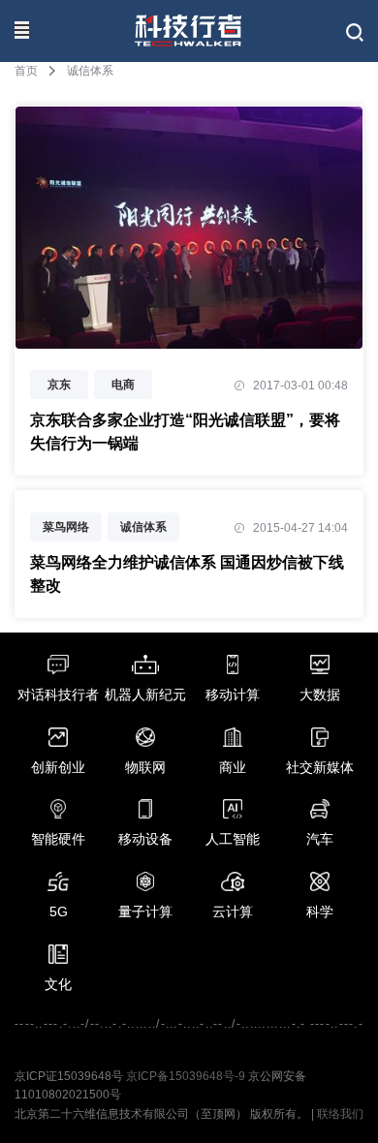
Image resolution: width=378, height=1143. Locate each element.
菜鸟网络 (66, 527)
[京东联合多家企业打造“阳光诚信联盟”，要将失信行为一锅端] (189, 338)
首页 (26, 71)
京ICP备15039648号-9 (185, 1076)
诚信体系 (143, 527)
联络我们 (340, 1114)
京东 (59, 384)
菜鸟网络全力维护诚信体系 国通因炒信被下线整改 (187, 574)
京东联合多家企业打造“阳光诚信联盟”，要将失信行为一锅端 (185, 431)
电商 (123, 384)
